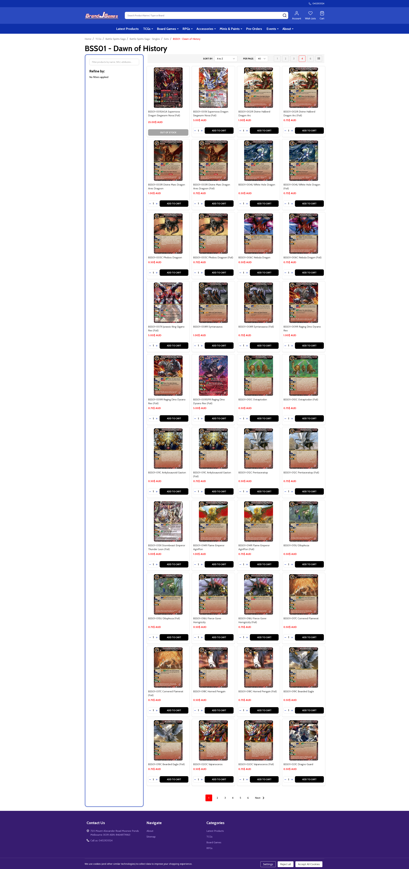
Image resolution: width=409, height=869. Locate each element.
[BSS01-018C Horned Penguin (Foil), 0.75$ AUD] (258, 667)
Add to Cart (219, 130)
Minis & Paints (230, 29)
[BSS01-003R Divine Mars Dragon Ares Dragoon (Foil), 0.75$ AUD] (213, 160)
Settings (268, 864)
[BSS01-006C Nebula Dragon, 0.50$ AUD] (258, 233)
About (286, 29)
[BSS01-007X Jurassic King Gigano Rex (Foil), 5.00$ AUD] (168, 302)
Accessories (205, 29)
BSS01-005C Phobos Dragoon (165, 257)
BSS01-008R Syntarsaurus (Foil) (256, 326)
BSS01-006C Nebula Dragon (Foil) (302, 257)
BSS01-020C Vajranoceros (208, 764)
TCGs (146, 29)
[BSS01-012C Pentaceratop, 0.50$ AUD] (258, 448)
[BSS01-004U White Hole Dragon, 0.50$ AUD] (258, 160)
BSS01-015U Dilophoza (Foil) (164, 618)
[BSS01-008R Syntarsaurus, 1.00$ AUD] (213, 302)
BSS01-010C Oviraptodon (252, 399)
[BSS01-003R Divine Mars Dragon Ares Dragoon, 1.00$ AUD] (168, 160)
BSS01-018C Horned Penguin (209, 691)
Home (88, 38)
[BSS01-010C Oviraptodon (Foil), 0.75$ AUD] (303, 375)
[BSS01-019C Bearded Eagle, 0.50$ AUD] (303, 667)
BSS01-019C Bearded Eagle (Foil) (166, 764)
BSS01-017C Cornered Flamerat (301, 618)
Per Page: (248, 58)
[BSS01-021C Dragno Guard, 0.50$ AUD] (303, 740)
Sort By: (208, 58)
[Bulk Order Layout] (318, 58)
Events (271, 29)
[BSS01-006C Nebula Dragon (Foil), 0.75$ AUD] (303, 233)
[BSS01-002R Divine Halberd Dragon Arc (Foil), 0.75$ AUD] (303, 87)
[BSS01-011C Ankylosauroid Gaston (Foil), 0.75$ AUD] (213, 448)
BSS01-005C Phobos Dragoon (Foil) (213, 257)
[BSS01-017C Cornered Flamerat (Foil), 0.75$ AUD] (168, 667)
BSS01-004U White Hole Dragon (256, 184)
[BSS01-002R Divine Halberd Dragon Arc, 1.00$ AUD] (258, 87)
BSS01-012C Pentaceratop (253, 472)
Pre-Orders (254, 29)
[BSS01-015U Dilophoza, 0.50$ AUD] (303, 521)
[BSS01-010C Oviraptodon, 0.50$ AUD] (258, 375)
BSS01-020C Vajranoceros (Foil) (256, 764)
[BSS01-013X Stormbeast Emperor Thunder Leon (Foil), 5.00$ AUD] (168, 521)
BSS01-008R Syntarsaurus (208, 326)
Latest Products (127, 29)
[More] (152, 28)
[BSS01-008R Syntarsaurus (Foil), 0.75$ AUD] (258, 302)
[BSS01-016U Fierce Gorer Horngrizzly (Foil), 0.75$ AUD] (258, 594)
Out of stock (168, 132)
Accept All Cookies (309, 864)
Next (258, 797)
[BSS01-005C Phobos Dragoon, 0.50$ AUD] (168, 233)
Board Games (166, 29)
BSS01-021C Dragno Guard (298, 764)
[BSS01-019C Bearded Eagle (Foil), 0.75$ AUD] (168, 740)
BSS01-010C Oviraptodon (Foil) (300, 399)
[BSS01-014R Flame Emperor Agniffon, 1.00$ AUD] (213, 521)
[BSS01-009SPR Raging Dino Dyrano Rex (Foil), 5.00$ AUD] (213, 375)
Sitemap (151, 836)
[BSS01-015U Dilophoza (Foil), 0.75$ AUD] (168, 594)
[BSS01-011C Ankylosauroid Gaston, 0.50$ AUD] (168, 448)
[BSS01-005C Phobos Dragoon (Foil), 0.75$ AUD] (213, 233)
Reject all (285, 864)
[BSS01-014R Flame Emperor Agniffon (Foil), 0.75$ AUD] (258, 521)
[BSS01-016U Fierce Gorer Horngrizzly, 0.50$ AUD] (213, 594)
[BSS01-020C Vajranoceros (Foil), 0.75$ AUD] (258, 740)
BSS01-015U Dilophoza (296, 545)
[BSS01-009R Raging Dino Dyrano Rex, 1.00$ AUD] (303, 302)
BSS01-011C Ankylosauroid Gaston (167, 472)
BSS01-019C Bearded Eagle (298, 691)
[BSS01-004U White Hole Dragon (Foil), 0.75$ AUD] (303, 160)
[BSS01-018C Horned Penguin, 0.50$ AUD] (213, 667)
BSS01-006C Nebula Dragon (254, 257)
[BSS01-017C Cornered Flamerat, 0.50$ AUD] (303, 594)
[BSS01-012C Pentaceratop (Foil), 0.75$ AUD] (303, 448)
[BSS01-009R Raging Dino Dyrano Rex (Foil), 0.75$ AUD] (168, 375)
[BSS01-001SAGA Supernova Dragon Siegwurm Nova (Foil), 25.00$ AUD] (168, 87)
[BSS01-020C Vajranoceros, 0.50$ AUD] (213, 740)
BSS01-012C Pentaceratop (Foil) (301, 472)
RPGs (186, 29)
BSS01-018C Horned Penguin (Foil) (257, 691)
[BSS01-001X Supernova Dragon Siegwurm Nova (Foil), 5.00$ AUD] (213, 87)
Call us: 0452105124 (101, 840)
